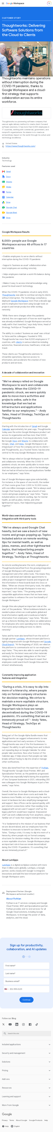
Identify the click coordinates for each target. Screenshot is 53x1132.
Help (46, 1120)
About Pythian (13, 898)
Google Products (35, 1120)
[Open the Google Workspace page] (15, 3)
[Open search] (49, 3)
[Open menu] (3, 3)
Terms (11, 1120)
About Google (21, 1120)
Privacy (5, 1120)
